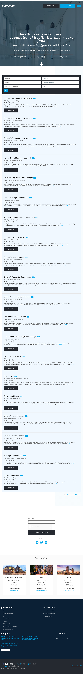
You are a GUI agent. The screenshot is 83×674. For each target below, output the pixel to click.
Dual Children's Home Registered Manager (20, 336)
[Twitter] (67, 638)
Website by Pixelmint (76, 666)
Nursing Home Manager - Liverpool (17, 158)
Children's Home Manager (14, 257)
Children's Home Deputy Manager (17, 297)
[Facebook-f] (62, 638)
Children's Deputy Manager (14, 237)
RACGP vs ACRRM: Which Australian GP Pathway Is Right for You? (10, 638)
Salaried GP (8, 376)
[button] (37, 542)
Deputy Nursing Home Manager (16, 197)
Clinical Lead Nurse (11, 396)
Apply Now (11, 110)
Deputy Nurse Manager (13, 356)
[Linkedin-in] (57, 638)
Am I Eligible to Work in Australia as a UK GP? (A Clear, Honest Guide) (9, 645)
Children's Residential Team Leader (17, 277)
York (41, 577)
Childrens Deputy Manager (14, 436)
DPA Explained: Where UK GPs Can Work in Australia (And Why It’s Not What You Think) (30, 638)
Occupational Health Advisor (15, 317)
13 (76, 494)
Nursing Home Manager (13, 455)
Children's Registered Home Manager (18, 98)
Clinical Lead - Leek (11, 475)
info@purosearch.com (14, 590)
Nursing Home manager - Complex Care (19, 217)
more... (58, 106)
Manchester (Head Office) (14, 577)
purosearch (9, 5)
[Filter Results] (6, 90)
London (68, 577)
